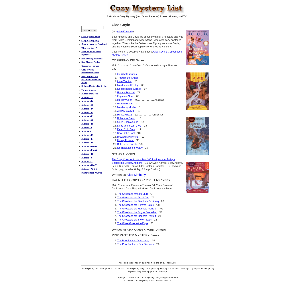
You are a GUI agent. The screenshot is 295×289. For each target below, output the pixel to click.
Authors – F (86, 116)
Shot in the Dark (126, 133)
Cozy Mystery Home (90, 36)
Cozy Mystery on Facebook (94, 44)
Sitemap (163, 271)
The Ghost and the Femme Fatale (135, 205)
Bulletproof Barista (127, 144)
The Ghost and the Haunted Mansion (137, 208)
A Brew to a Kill (125, 111)
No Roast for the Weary (130, 147)
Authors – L (86, 139)
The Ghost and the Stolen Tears (134, 219)
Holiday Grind (124, 100)
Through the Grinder (128, 77)
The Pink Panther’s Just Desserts (135, 244)
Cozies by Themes (90, 66)
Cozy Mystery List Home (92, 268)
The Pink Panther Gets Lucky (133, 240)
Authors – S (87, 158)
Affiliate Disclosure (115, 268)
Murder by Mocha (126, 107)
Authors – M (87, 143)
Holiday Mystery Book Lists (94, 86)
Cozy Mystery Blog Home (138, 268)
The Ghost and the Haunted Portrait (136, 216)
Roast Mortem (124, 103)
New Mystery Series (90, 62)
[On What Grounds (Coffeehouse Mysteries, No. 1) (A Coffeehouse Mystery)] (197, 91)
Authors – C (87, 105)
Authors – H (87, 124)
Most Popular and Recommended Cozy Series (91, 79)
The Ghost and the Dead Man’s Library (138, 201)
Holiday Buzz (124, 114)
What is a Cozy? (89, 48)
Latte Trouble (124, 81)
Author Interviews (89, 94)
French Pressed (126, 92)
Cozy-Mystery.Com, (150, 277)
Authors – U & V (89, 165)
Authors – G (87, 120)
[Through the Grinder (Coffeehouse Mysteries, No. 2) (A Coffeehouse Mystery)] (197, 136)
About (184, 268)
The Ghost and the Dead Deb (133, 197)
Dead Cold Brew (126, 129)
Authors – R (87, 154)
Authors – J (86, 131)
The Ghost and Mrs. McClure (132, 194)
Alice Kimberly (125, 31)
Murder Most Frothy (127, 85)
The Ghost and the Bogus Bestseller (137, 212)
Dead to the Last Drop (129, 125)
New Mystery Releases (91, 58)
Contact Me (173, 268)
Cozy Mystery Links (198, 268)
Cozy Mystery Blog (90, 40)
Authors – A (87, 97)
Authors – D (87, 109)
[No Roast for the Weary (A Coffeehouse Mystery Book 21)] (197, 47)
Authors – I (86, 128)
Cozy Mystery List (147, 8)
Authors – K (87, 135)
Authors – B (87, 101)
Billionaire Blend (126, 118)
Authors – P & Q (89, 150)
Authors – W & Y (89, 169)
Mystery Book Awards (91, 173)
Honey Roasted (125, 140)
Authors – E (87, 112)
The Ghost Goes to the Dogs (132, 223)
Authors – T (86, 161)
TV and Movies (88, 90)
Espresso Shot (125, 96)
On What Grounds (127, 74)
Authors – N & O (89, 146)
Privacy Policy (159, 268)
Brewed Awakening (127, 136)
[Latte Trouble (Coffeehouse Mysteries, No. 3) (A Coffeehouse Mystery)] (197, 177)
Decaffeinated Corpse (129, 89)
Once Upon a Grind (127, 122)
